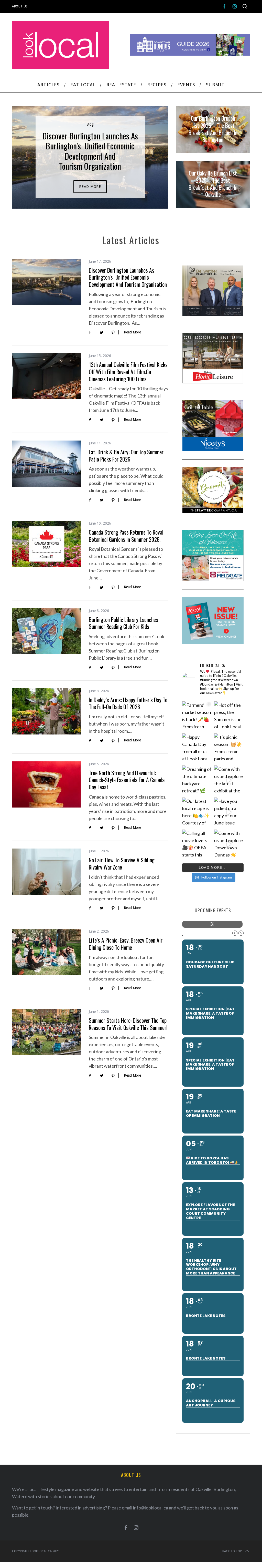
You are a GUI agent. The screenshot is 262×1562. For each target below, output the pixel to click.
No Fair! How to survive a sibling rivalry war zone (122, 863)
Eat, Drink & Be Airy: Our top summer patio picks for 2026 (126, 455)
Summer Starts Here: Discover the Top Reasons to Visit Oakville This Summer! (128, 1024)
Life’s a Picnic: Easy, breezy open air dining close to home (125, 943)
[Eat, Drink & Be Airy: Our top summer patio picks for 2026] (46, 464)
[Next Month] (241, 933)
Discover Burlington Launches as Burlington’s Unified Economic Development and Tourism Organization (128, 277)
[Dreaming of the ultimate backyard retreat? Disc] (197, 780)
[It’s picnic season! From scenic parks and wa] (229, 748)
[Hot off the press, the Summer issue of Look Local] (229, 716)
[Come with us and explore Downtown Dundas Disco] (229, 844)
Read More (90, 187)
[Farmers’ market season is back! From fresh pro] (197, 716)
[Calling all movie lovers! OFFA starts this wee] (197, 844)
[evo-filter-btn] (212, 924)
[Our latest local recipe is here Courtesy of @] (197, 812)
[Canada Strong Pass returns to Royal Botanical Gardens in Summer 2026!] (46, 544)
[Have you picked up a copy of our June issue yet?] (229, 812)
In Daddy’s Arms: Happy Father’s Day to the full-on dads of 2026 (128, 703)
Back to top (232, 1551)
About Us (20, 6)
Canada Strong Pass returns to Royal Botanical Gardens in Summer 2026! (126, 535)
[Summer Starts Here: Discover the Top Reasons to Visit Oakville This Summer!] (46, 1032)
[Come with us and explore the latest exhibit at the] (229, 780)
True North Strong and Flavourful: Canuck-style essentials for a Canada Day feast (127, 780)
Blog (90, 124)
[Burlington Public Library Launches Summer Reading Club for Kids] (46, 631)
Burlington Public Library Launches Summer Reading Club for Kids (123, 623)
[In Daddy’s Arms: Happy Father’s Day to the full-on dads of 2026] (46, 711)
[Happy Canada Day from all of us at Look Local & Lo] (197, 748)
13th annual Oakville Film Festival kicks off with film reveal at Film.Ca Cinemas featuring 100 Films (128, 372)
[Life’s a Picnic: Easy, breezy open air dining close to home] (46, 952)
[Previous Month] (234, 933)
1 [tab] (149, 154)
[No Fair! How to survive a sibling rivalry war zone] (46, 872)
